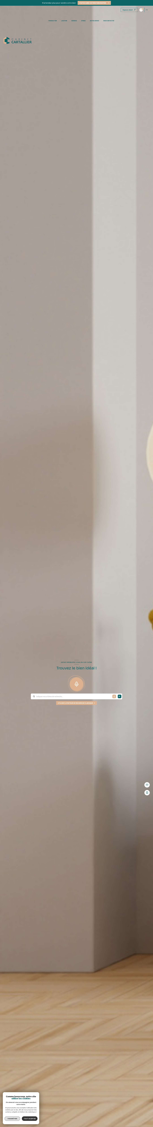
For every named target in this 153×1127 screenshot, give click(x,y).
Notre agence (94, 20)
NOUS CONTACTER (108, 20)
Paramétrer (12, 1119)
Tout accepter (30, 1119)
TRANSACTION (52, 20)
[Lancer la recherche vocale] (76, 684)
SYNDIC (83, 20)
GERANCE (74, 20)
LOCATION (64, 20)
